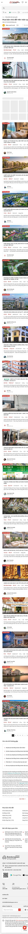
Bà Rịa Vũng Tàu (8, 820)
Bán (3, 17)
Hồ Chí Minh (7, 810)
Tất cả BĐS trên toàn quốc (11, 17)
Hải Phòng (6, 818)
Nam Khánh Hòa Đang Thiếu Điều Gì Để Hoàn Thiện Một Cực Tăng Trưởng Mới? (13, 847)
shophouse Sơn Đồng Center (14, 773)
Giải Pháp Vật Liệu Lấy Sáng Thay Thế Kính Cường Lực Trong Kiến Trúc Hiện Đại (13, 840)
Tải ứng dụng (16, 2)
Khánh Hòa (6, 815)
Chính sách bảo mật (20, 920)
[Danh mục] (2, 2)
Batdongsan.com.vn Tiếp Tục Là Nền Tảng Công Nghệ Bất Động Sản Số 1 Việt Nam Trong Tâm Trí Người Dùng (13, 833)
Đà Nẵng (6, 813)
